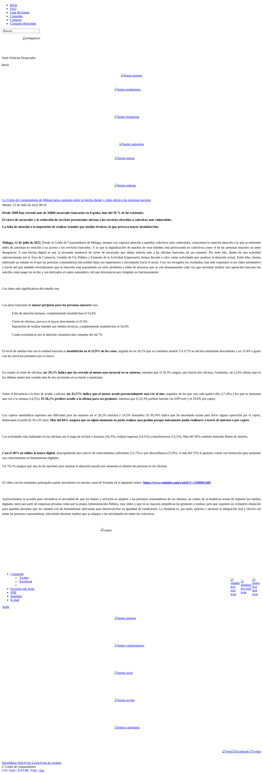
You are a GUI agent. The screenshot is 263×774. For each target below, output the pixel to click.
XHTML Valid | (28, 770)
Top (41, 770)
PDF (13, 592)
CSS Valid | (9, 770)
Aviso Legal (31, 763)
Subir (5, 607)
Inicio (5, 763)
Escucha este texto (22, 589)
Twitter (24, 577)
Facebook (25, 581)
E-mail (14, 600)
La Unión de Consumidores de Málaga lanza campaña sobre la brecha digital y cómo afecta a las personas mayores (76, 200)
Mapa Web (16, 763)
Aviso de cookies (50, 763)
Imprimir (16, 596)
